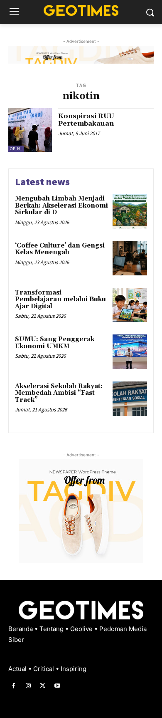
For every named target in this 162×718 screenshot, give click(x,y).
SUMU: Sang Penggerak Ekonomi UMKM (54, 342)
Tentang (52, 629)
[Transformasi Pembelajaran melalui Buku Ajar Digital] (130, 305)
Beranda (21, 629)
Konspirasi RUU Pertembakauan (86, 120)
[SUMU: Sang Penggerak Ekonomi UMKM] (130, 351)
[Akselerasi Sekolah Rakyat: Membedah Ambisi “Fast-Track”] (130, 398)
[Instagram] (28, 686)
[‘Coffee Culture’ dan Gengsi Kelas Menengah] (130, 258)
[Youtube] (57, 686)
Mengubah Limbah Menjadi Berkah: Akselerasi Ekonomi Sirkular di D (61, 205)
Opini (16, 148)
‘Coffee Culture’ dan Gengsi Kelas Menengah (60, 249)
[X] (42, 686)
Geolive (82, 629)
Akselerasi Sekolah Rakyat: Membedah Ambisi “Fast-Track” (59, 393)
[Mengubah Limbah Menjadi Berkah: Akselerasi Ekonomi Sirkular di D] (130, 211)
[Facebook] (13, 686)
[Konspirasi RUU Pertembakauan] (30, 130)
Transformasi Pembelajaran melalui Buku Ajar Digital (60, 299)
